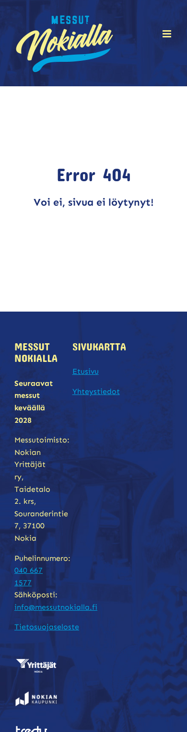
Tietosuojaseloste (46, 626)
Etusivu (85, 371)
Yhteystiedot (96, 391)
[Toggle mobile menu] (168, 34)
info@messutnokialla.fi (55, 607)
